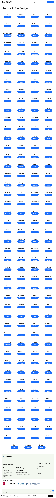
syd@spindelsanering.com (21, 472)
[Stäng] (54, 496)
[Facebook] (53, 491)
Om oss (38, 475)
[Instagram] (50, 491)
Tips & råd (39, 473)
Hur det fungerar (40, 466)
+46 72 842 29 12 (19, 470)
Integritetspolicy (6, 492)
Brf (37, 468)
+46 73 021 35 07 (6, 470)
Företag (38, 471)
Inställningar (44, 496)
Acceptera (50, 496)
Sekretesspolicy (19, 496)
